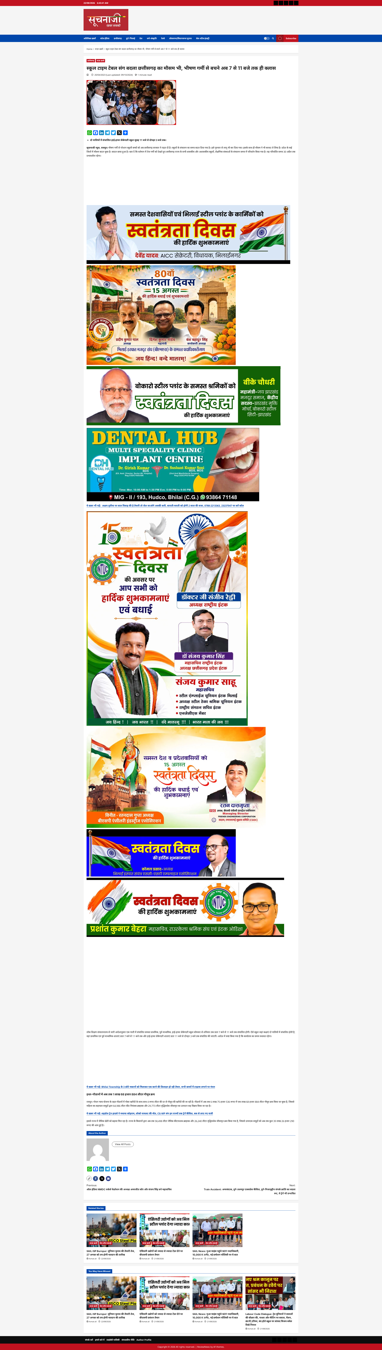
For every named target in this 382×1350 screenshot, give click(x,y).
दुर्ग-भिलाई (130, 38)
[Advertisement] (191, 182)
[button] (89, 1178)
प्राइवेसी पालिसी (113, 1339)
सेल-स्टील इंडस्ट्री (202, 38)
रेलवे (163, 38)
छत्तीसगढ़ (118, 38)
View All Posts (123, 1144)
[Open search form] (273, 38)
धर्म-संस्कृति (152, 38)
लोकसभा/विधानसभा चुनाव (180, 38)
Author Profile (144, 1339)
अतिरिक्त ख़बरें (90, 38)
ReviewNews (203, 1346)
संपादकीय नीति (128, 1339)
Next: (249, 1189)
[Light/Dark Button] (267, 38)
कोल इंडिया (104, 38)
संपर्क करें (89, 1339)
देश (141, 38)
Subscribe (291, 38)
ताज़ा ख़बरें (100, 60)
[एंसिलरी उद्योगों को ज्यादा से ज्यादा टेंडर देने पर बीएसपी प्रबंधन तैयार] (165, 1230)
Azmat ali (93, 1258)
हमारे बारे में (99, 1339)
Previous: (129, 1187)
